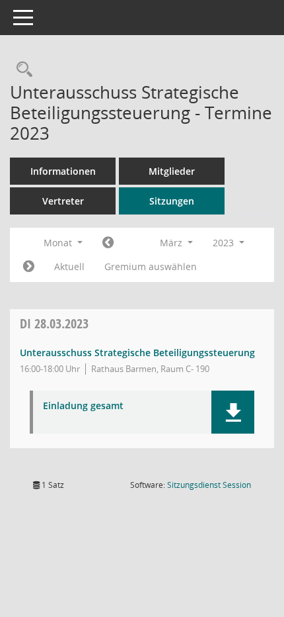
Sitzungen (171, 201)
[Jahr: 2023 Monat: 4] (28, 267)
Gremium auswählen (150, 266)
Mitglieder (172, 171)
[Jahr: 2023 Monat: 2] (108, 243)
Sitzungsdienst (209, 485)
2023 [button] (224, 242)
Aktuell (69, 266)
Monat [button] (59, 242)
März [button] (172, 242)
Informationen (63, 171)
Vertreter (63, 201)
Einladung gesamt (83, 406)
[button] (232, 412)
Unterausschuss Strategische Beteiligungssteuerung (137, 352)
